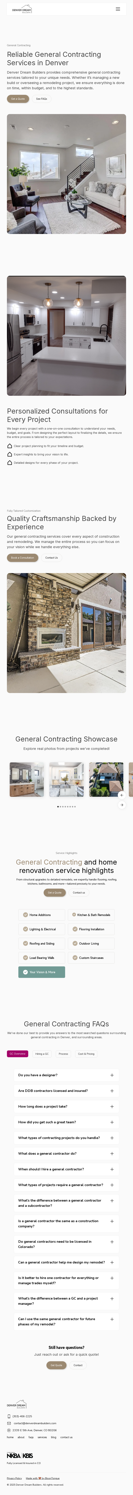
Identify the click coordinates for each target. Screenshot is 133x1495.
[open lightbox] (27, 779)
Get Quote (56, 1365)
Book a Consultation (22, 557)
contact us (66, 1437)
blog (53, 1437)
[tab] (17, 1053)
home (10, 1437)
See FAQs (41, 98)
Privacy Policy (14, 1478)
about (21, 1437)
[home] (22, 9)
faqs (31, 1437)
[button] (117, 9)
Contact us (79, 892)
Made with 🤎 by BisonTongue (43, 1478)
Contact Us (51, 557)
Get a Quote (18, 98)
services (42, 1437)
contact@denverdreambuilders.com (35, 1423)
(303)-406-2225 (22, 1416)
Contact (78, 1365)
